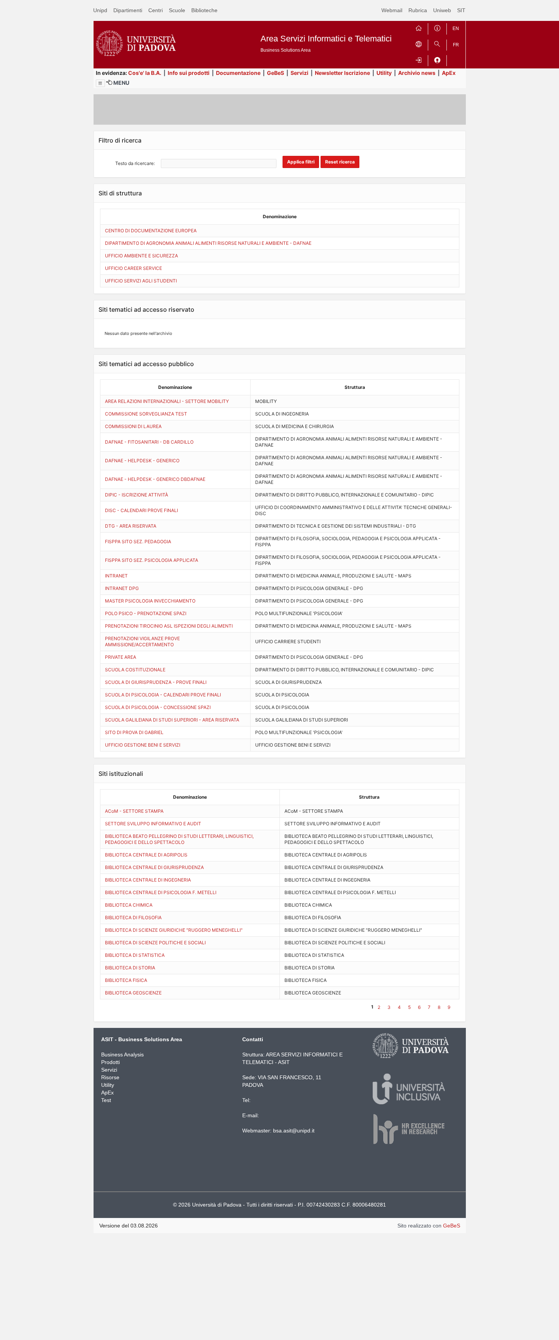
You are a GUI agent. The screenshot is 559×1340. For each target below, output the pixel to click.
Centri (155, 10)
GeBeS (275, 73)
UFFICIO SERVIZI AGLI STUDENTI (141, 281)
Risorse (110, 1077)
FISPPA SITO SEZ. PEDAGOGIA (138, 541)
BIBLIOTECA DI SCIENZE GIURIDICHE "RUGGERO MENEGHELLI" (174, 930)
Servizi (299, 73)
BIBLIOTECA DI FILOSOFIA (133, 917)
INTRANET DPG (122, 588)
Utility (384, 73)
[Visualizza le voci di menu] (100, 83)
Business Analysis (122, 1054)
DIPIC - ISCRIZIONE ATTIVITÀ (136, 495)
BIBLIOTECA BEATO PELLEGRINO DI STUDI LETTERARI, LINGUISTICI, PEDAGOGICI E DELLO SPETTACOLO (179, 839)
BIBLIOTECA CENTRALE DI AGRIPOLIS (146, 855)
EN (456, 28)
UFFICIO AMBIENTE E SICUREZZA (141, 255)
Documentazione (238, 73)
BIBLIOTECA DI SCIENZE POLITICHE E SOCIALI (155, 942)
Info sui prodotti (189, 73)
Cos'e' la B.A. (144, 73)
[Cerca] (437, 44)
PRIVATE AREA (120, 657)
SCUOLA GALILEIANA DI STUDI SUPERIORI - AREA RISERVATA (172, 720)
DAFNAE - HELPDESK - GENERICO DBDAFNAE (155, 479)
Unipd (100, 10)
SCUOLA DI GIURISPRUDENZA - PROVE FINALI (155, 682)
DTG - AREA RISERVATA (130, 526)
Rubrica (417, 10)
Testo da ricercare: (135, 163)
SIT (461, 10)
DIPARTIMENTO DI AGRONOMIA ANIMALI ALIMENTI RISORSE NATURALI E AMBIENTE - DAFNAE (208, 243)
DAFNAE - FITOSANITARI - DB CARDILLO (149, 442)
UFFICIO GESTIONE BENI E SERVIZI (142, 745)
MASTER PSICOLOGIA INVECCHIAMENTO (150, 601)
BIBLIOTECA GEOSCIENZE (133, 993)
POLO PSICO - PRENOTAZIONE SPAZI (145, 613)
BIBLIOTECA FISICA (126, 980)
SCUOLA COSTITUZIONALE (135, 669)
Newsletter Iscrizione (342, 73)
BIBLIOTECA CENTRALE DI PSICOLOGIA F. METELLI (160, 892)
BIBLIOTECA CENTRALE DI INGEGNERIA (148, 880)
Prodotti (110, 1062)
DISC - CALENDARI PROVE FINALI (141, 510)
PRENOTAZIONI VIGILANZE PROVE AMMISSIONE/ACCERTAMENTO (142, 641)
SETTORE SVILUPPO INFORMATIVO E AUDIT (153, 823)
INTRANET (116, 576)
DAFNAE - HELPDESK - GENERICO (142, 460)
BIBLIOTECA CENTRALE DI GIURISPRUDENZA (154, 867)
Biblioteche (204, 10)
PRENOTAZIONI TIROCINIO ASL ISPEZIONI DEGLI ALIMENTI (169, 626)
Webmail (391, 10)
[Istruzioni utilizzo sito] (437, 27)
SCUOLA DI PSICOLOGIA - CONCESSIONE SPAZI (158, 707)
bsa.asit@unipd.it (293, 1131)
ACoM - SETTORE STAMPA (134, 811)
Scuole (177, 10)
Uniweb (442, 10)
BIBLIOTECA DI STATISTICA (135, 955)
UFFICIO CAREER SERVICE (133, 268)
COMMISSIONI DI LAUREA (133, 426)
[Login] (419, 59)
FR (456, 45)
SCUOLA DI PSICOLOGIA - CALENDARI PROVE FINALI (163, 695)
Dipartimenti (127, 10)
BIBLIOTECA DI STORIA (130, 968)
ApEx (449, 73)
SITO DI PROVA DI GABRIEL (134, 732)
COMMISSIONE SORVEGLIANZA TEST (146, 414)
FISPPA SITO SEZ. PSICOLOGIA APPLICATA (151, 560)
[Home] (419, 27)
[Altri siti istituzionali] (419, 44)
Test (106, 1100)
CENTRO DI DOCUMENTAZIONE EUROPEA (151, 230)
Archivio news (416, 73)
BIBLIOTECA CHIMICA (128, 905)
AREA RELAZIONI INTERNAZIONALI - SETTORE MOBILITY (167, 401)
